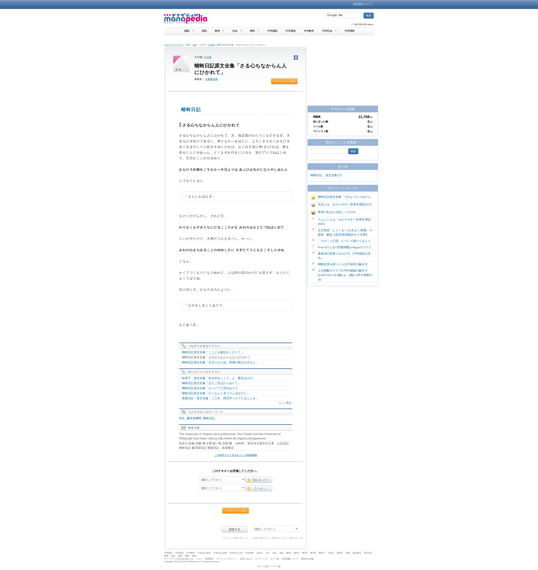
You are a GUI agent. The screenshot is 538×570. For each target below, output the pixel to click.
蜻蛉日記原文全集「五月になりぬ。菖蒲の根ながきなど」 (220, 362)
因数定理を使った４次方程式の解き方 (343, 264)
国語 (186, 30)
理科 (252, 30)
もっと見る (285, 402)
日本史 (331, 553)
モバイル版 (263, 566)
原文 (182, 418)
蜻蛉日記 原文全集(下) (326, 175)
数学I (288, 553)
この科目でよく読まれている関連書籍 (235, 455)
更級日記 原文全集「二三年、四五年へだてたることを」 (220, 398)
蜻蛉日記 (209, 418)
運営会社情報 (307, 559)
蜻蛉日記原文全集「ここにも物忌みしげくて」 (213, 352)
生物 (180, 556)
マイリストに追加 (284, 81)
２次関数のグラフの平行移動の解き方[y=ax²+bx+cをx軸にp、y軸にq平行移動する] (345, 275)
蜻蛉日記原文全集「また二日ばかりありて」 (211, 383)
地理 (348, 553)
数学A (296, 553)
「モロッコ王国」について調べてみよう (344, 241)
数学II (305, 553)
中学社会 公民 (236, 553)
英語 (204, 30)
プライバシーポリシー (226, 559)
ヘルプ (199, 559)
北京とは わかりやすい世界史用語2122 (345, 204)
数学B (313, 553)
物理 (187, 556)
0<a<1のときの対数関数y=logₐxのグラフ (344, 247)
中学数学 (309, 30)
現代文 (260, 553)
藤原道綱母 (194, 418)
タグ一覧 (274, 559)
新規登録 (358, 4)
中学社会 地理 (220, 553)
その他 (211, 45)
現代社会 (368, 553)
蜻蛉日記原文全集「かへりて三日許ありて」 (211, 388)
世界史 (340, 553)
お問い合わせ (246, 559)
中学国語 (272, 30)
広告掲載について (290, 559)
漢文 (275, 553)
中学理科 (350, 30)
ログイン (369, 4)
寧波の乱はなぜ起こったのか (337, 212)
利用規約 (209, 559)
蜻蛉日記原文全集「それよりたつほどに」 (346, 196)
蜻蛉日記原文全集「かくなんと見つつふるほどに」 (216, 393)
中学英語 (291, 30)
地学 (194, 556)
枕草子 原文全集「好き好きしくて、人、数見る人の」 (219, 378)
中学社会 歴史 (204, 553)
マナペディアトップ (173, 45)
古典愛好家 (211, 79)
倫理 (166, 556)
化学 (173, 556)
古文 (195, 45)
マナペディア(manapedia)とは (178, 559)
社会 (234, 30)
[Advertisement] (266, 18)
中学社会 (327, 30)
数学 (217, 30)
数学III (322, 553)
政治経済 (357, 553)
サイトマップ (261, 559)
